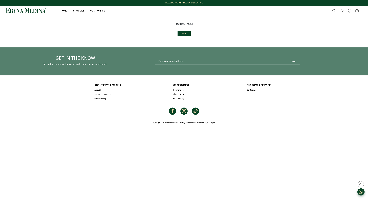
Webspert (211, 122)
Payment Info (178, 90)
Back (184, 33)
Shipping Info (178, 94)
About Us (98, 90)
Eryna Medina (172, 122)
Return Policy (178, 98)
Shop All (79, 10)
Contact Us (97, 10)
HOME (64, 10)
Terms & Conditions (102, 94)
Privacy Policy (100, 98)
